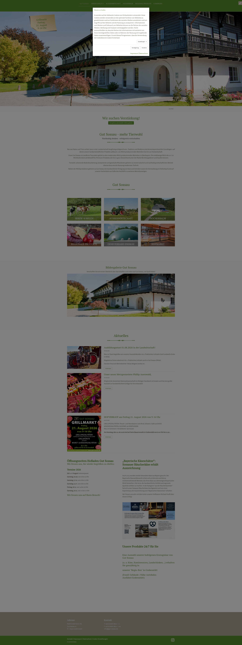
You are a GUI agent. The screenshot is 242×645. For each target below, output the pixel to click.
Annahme (144, 48)
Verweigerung (135, 48)
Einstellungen (141, 41)
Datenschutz (143, 53)
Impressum (134, 53)
